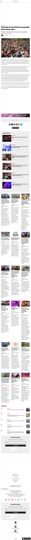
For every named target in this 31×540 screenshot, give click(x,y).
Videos (2, 277)
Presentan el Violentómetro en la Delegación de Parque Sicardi (25, 380)
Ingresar (15, 481)
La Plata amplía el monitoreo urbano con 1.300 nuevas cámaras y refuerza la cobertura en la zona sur (5, 201)
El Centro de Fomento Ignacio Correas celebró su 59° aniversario (15, 238)
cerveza (16, 120)
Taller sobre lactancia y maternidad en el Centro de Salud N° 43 (15, 348)
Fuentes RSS (16, 480)
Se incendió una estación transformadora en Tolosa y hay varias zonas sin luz (4, 308)
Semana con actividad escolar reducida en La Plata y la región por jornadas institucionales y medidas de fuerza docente (15, 274)
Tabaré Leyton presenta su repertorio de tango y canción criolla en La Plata (20, 175)
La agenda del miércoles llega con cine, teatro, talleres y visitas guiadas (20, 185)
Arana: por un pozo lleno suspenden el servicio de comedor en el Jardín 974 (5, 349)
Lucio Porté (6, 35)
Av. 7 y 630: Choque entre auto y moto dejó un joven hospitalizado (5, 238)
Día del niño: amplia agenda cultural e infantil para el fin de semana (20, 147)
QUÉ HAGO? (3, 25)
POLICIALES (3, 242)
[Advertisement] (15, 466)
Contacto (16, 474)
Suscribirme (16, 445)
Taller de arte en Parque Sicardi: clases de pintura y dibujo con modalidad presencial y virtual (25, 202)
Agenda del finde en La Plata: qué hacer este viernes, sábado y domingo (19, 166)
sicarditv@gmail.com (15, 532)
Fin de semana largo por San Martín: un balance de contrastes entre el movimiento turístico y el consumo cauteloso (5, 380)
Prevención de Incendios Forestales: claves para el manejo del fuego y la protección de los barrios (25, 310)
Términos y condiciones (16, 478)
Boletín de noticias (16, 437)
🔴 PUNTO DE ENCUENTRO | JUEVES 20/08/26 (14, 308)
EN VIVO (16, 477)
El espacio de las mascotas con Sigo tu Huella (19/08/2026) (5, 273)
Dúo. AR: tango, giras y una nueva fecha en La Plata (20, 138)
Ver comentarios (15, 127)
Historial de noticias (16, 475)
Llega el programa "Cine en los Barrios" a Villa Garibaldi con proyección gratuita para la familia (20, 156)
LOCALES (2, 206)
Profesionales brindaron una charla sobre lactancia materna (15, 381)
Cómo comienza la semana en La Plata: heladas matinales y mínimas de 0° (14, 201)
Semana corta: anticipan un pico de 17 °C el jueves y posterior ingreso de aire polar (25, 349)
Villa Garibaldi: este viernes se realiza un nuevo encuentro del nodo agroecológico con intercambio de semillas (25, 241)
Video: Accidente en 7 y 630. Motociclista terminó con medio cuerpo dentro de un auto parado (25, 274)
